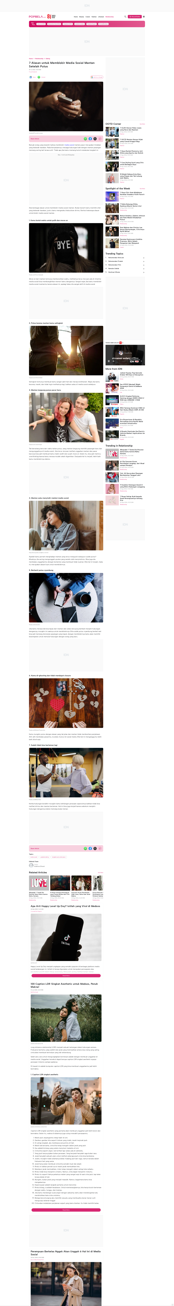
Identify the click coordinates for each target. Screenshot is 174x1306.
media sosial (69, 145)
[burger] (144, 17)
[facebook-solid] (90, 138)
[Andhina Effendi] (31, 865)
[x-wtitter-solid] (95, 138)
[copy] (100, 138)
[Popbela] (42, 16)
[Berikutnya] (103, 994)
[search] (125, 16)
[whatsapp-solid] (85, 138)
